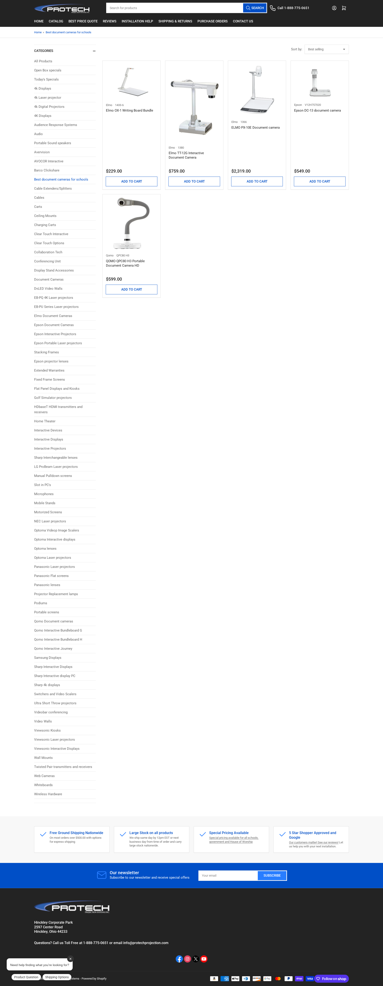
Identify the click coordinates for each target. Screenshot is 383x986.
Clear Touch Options (49, 243)
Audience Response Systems (55, 125)
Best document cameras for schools (68, 32)
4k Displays (42, 89)
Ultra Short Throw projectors (55, 703)
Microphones (44, 494)
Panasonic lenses (47, 585)
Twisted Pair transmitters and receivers (63, 767)
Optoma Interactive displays (54, 539)
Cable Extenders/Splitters (53, 189)
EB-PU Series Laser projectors (56, 307)
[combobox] (186, 8)
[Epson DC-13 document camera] (319, 81)
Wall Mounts (43, 758)
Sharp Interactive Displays (53, 667)
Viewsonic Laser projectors (54, 740)
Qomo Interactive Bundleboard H (58, 640)
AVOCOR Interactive (48, 161)
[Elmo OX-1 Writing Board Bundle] (131, 81)
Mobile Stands (44, 503)
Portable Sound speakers (52, 143)
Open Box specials (47, 70)
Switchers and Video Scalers (55, 694)
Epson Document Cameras (54, 325)
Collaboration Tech (48, 252)
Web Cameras (44, 776)
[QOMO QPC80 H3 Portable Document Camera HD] (131, 223)
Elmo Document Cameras (53, 316)
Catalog (56, 21)
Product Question (26, 977)
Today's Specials (46, 79)
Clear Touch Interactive (51, 234)
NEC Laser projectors (50, 521)
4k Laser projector (47, 98)
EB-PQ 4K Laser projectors (53, 298)
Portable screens (46, 612)
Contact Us (243, 21)
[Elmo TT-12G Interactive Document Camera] (194, 102)
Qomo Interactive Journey (53, 649)
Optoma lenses (45, 549)
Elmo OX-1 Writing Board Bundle (129, 110)
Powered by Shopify (94, 978)
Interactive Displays (48, 439)
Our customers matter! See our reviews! (313, 842)
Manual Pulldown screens (53, 476)
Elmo (109, 105)
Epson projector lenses (51, 361)
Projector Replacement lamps (56, 594)
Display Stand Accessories (54, 270)
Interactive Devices (48, 430)
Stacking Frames (46, 352)
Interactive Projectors (50, 449)
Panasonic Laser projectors (54, 567)
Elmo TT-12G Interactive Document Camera (186, 155)
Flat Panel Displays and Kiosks (57, 389)
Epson (298, 104)
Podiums (40, 603)
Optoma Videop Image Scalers (56, 530)
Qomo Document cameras (53, 621)
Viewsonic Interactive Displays (57, 749)
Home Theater (44, 421)
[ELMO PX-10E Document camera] (257, 89)
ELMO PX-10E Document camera (255, 128)
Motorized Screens (48, 512)
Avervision (42, 152)
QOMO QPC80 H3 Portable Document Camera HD (125, 263)
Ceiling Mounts (45, 216)
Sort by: (296, 49)
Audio (38, 134)
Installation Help (137, 21)
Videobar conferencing (51, 712)
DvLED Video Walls (48, 289)
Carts (38, 207)
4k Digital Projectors (49, 107)
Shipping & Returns (175, 21)
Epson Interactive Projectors (55, 334)
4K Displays (42, 116)
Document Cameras (49, 279)
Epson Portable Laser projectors (58, 343)
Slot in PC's (42, 485)
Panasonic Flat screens (51, 576)
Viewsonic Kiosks (47, 730)
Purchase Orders (212, 21)
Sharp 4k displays (47, 685)
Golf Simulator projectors (53, 398)
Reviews (109, 21)
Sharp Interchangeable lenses (56, 458)
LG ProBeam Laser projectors (56, 467)
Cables (39, 198)
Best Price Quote (83, 21)
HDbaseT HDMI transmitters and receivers (58, 409)
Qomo (109, 255)
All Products (43, 61)
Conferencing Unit (47, 261)
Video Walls (43, 721)
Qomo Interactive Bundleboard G (58, 630)
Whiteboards (43, 785)
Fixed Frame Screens (49, 380)
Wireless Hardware (48, 794)
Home (38, 21)
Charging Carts (45, 225)
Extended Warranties (49, 370)
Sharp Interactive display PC (54, 676)
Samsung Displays (47, 658)
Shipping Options (57, 977)
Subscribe (272, 876)
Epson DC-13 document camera (317, 110)
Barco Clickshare (46, 170)
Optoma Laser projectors (52, 558)
